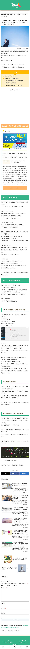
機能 (4, 14)
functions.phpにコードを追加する (14, 85)
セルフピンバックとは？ (10, 76)
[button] (27, 357)
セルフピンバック (23, 14)
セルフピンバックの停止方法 (11, 78)
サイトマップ (22, 642)
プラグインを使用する (11, 83)
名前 (3, 603)
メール (3, 608)
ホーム (7, 640)
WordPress (9, 14)
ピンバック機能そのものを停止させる (14, 80)
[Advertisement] (15, 106)
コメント (4, 588)
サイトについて (22, 640)
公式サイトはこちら (15, 188)
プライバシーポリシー (8, 642)
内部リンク (16, 14)
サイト (3, 613)
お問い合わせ (15, 644)
